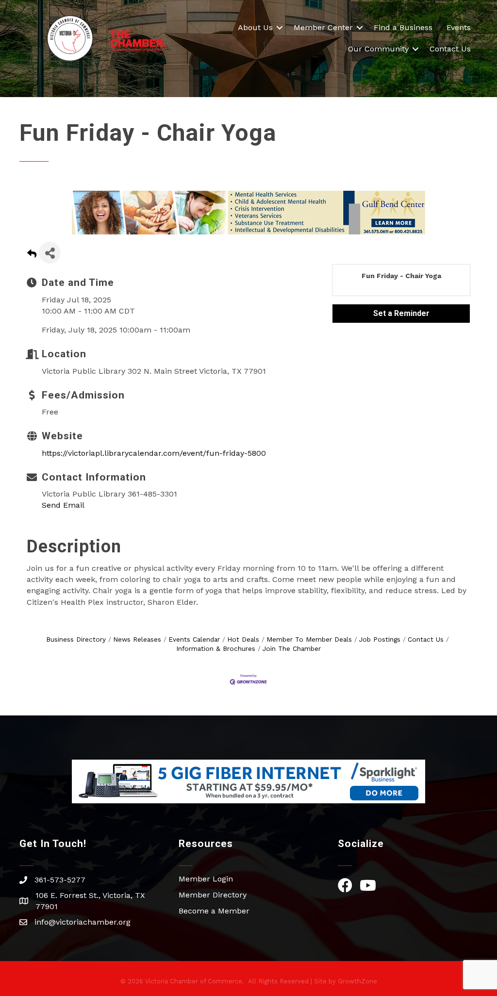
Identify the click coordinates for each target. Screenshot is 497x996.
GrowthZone (357, 981)
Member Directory (213, 894)
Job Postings (379, 639)
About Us (255, 27)
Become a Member (214, 910)
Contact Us (450, 48)
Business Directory (76, 639)
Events (459, 27)
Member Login (206, 878)
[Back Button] (31, 256)
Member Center (323, 27)
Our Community (378, 48)
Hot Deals (243, 639)
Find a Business (403, 27)
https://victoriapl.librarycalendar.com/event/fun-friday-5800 (154, 453)
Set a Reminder (401, 313)
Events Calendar (194, 639)
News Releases (137, 639)
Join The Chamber (292, 648)
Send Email (63, 505)
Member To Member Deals (309, 639)
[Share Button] (50, 253)
